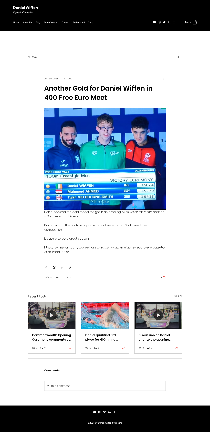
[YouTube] (154, 22)
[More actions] (164, 79)
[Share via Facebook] (45, 267)
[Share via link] (70, 267)
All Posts (32, 56)
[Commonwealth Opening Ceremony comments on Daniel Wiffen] (51, 315)
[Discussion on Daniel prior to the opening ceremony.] (158, 315)
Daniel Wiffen (25, 7)
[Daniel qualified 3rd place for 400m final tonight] (105, 315)
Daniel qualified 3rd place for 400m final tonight (100, 337)
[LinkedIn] (169, 22)
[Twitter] (164, 22)
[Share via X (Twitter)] (53, 267)
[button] (195, 22)
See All (178, 295)
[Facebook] (174, 22)
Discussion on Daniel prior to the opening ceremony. (154, 337)
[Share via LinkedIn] (61, 267)
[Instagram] (159, 22)
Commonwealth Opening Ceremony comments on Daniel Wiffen (51, 337)
